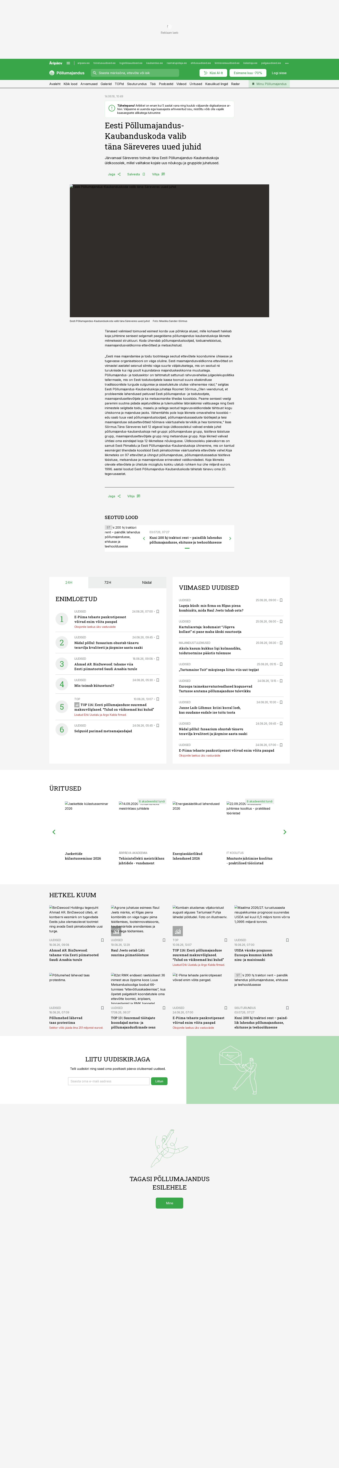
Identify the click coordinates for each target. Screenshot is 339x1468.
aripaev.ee (83, 63)
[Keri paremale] (230, 538)
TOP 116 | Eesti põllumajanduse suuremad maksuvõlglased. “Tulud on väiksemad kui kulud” (198, 955)
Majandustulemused (195, 642)
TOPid (119, 84)
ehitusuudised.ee (201, 63)
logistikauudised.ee (130, 63)
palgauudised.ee (271, 63)
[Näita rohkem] (287, 63)
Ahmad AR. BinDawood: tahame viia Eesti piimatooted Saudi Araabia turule (74, 955)
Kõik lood (70, 84)
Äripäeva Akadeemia (133, 853)
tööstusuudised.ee (105, 63)
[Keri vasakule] (144, 538)
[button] (108, 1081)
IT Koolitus (235, 853)
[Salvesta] (157, 611)
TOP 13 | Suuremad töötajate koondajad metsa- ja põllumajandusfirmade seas (133, 1022)
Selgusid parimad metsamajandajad (103, 731)
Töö (153, 84)
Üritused (196, 84)
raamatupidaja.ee (177, 63)
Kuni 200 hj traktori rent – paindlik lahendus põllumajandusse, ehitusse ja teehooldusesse (261, 1022)
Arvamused (89, 84)
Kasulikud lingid (216, 84)
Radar (235, 84)
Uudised (80, 611)
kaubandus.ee (154, 63)
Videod (181, 84)
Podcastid (166, 84)
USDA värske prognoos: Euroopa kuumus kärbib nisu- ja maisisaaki (253, 955)
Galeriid (106, 84)
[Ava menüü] (68, 63)
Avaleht (54, 84)
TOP (77, 699)
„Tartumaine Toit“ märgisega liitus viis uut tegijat (219, 670)
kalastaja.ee (250, 63)
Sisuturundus (137, 84)
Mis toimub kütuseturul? (94, 685)
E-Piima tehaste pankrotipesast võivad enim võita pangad (226, 750)
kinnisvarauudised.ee (227, 63)
